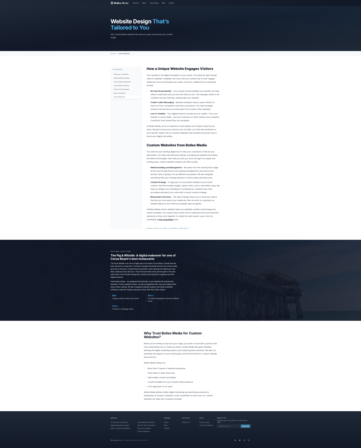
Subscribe (245, 426)
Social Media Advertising (146, 422)
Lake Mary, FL (174, 228)
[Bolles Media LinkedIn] (235, 440)
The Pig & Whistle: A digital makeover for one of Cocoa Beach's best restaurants (143, 257)
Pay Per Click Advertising (146, 425)
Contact (166, 428)
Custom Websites (143, 431)
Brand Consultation (144, 428)
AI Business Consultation (119, 422)
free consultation (166, 219)
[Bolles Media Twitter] (239, 440)
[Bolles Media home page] (119, 3)
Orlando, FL (165, 228)
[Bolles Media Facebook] (244, 440)
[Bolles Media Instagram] (248, 440)
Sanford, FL (157, 228)
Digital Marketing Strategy (120, 425)
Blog (165, 425)
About (166, 422)
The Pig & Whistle (117, 263)
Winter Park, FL (184, 228)
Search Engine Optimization (120, 428)
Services (113, 53)
